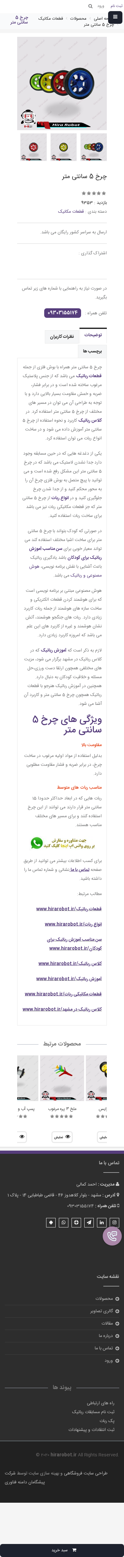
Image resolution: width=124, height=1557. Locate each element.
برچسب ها (92, 351)
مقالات (107, 1323)
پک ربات (107, 1421)
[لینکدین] (102, 1222)
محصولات (104, 1299)
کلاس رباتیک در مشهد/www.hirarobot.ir (62, 1009)
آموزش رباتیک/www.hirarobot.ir (69, 979)
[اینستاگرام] (114, 1222)
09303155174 (63, 313)
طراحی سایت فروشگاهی (85, 1473)
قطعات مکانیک (71, 212)
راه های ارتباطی (100, 1403)
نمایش (58, 1137)
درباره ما (106, 1336)
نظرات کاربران (62, 337)
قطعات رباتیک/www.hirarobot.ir (69, 909)
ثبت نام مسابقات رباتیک (93, 1412)
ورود (109, 1361)
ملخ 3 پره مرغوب (62, 1109)
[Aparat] (76, 1222)
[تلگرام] (89, 1222)
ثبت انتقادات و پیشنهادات (91, 1430)
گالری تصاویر (101, 1311)
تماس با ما (104, 1348)
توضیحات (93, 335)
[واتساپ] (63, 1222)
